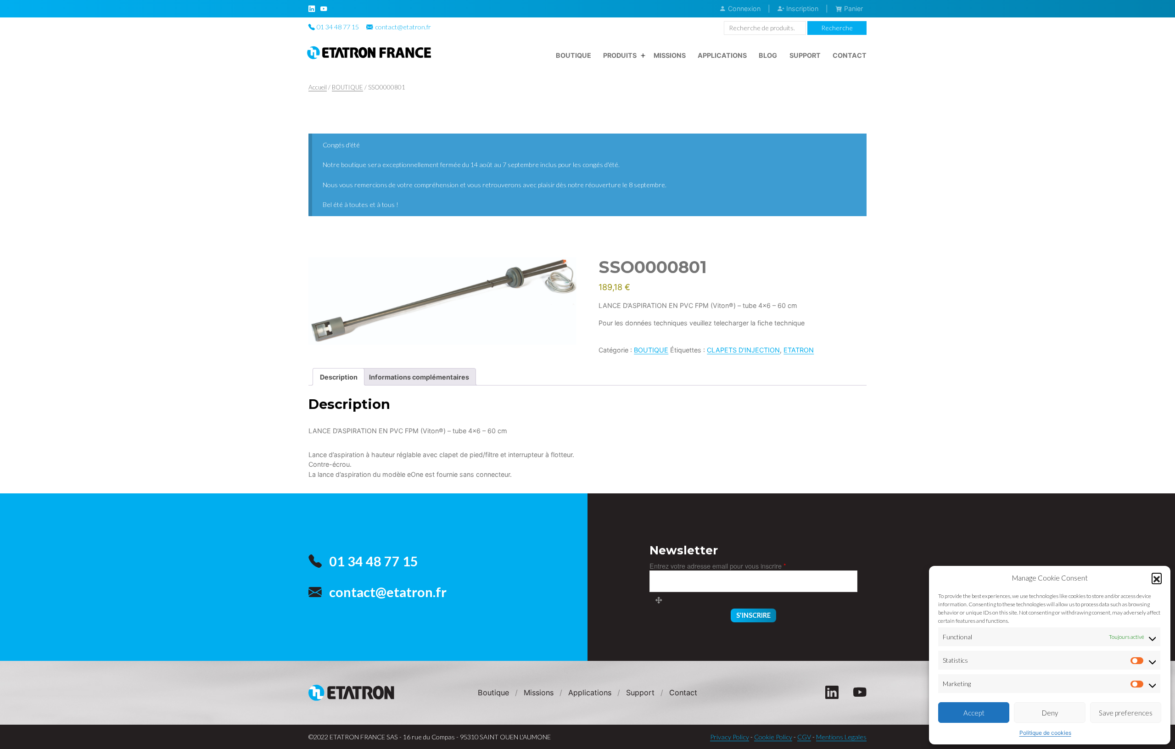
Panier (852, 8)
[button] (1156, 577)
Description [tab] (339, 377)
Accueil (317, 87)
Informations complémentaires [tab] (419, 377)
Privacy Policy (729, 737)
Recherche (837, 28)
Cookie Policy (773, 737)
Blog (768, 55)
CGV (804, 737)
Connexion (743, 8)
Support (805, 55)
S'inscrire (753, 615)
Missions (670, 55)
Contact (850, 55)
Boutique (573, 55)
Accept (974, 713)
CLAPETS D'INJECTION (743, 350)
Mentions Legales (841, 737)
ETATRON (798, 350)
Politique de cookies (1045, 732)
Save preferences (1126, 713)
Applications (722, 55)
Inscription (801, 8)
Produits (620, 55)
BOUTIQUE (347, 87)
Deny (1050, 713)
